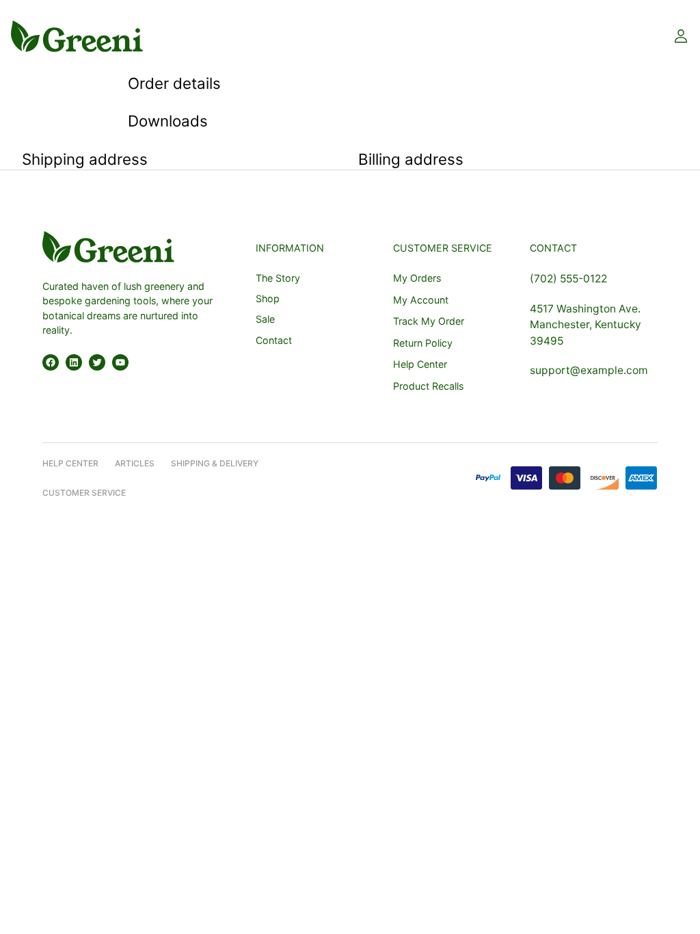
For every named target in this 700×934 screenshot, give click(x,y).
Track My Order (428, 321)
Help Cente (67, 463)
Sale (265, 319)
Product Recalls (428, 386)
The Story (278, 278)
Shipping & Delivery (214, 463)
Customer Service (84, 493)
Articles (134, 463)
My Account (420, 300)
